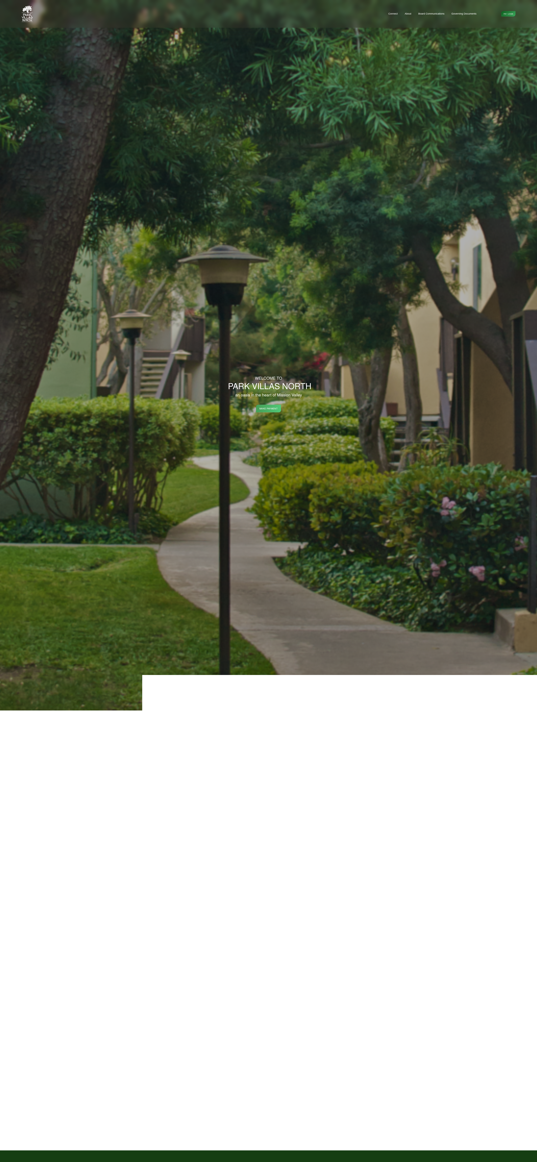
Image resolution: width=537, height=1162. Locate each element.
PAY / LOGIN (508, 14)
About (408, 13)
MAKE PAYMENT (268, 408)
